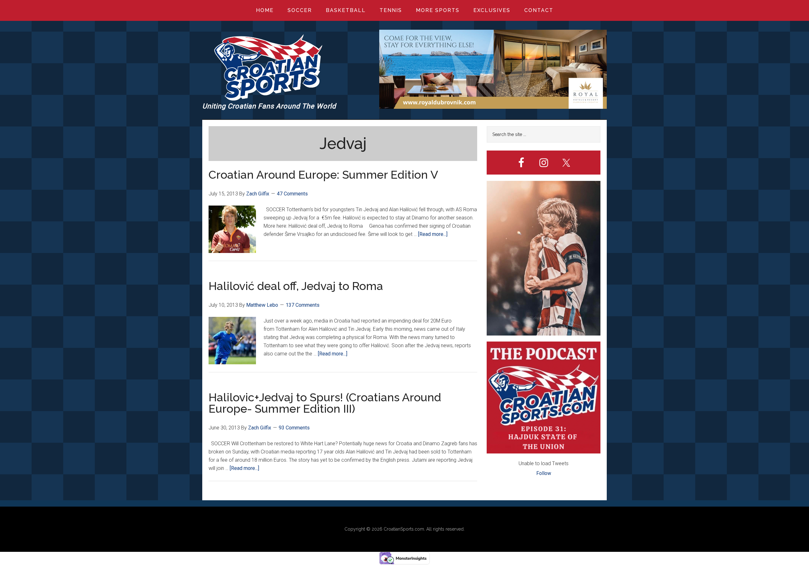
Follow (543, 473)
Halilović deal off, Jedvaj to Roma (296, 286)
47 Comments (292, 194)
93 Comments (294, 428)
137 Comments (302, 305)
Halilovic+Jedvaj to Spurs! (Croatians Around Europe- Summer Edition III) (325, 403)
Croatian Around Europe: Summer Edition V (323, 174)
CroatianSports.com (404, 529)
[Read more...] (432, 234)
